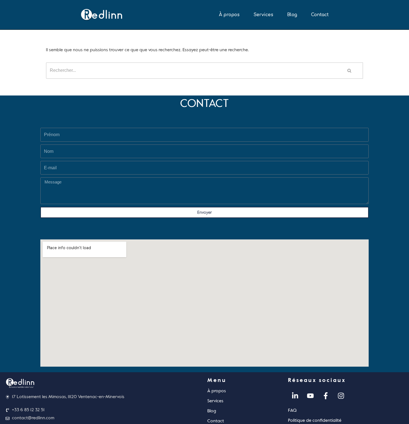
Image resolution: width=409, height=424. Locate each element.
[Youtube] (310, 396)
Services (263, 14)
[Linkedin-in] (295, 396)
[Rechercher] (349, 70)
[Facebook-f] (325, 396)
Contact (320, 14)
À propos (229, 14)
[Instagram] (341, 396)
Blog (292, 14)
